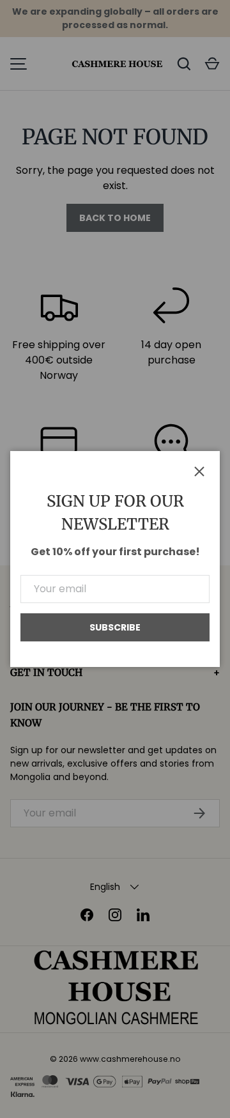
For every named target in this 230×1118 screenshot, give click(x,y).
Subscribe (115, 627)
